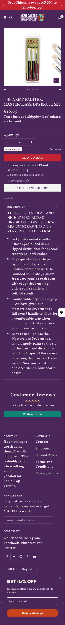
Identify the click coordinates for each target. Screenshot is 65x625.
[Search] (10, 17)
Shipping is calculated (44, 116)
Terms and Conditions (44, 464)
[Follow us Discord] (34, 556)
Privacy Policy (47, 473)
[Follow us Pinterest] (27, 556)
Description (16, 206)
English (27, 569)
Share (8, 197)
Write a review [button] (32, 414)
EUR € (10, 569)
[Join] (48, 520)
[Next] (60, 89)
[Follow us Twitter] (13, 556)
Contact (42, 441)
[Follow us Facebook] (7, 556)
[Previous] (5, 89)
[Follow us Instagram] (20, 556)
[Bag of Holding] (59, 17)
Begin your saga (32, 613)
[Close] (59, 577)
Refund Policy (46, 455)
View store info (18, 181)
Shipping (43, 448)
